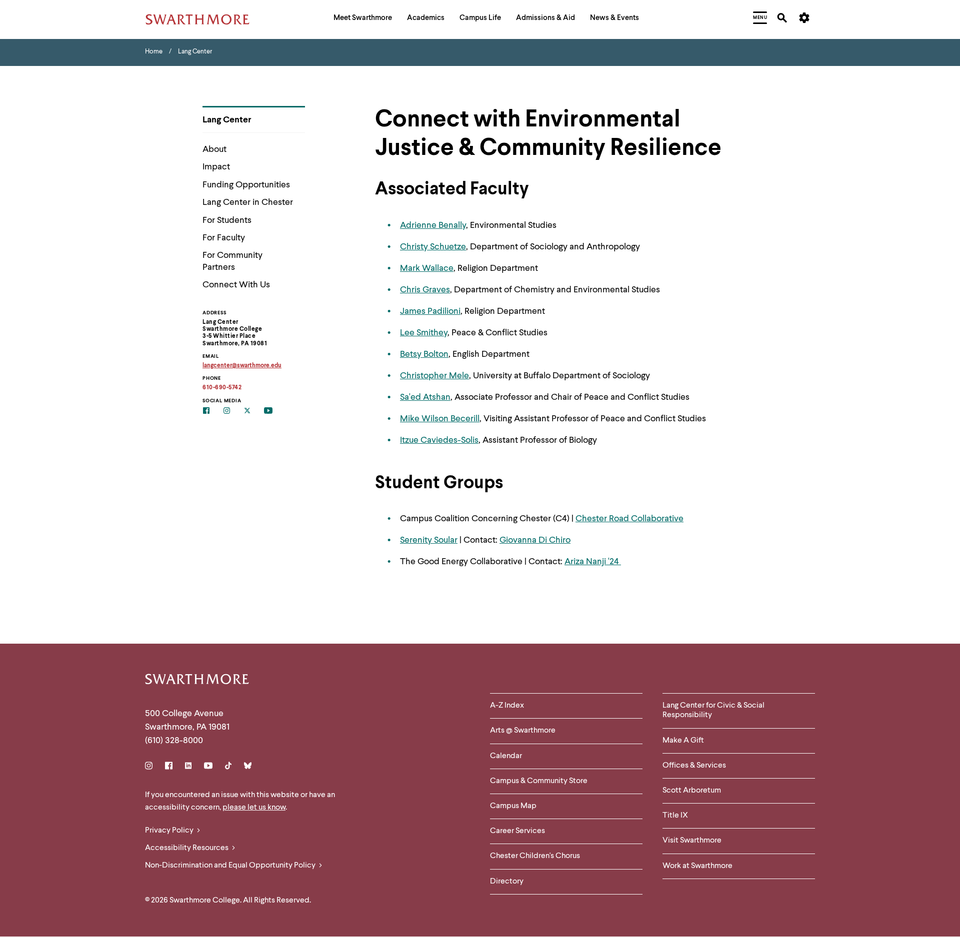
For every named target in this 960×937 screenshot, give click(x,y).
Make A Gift (683, 741)
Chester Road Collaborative (630, 518)
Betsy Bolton (424, 354)
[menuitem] (363, 19)
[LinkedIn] (188, 767)
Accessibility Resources (187, 848)
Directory (507, 882)
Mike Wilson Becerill (440, 418)
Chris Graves (425, 289)
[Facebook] (168, 767)
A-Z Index (507, 706)
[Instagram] (150, 767)
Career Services (517, 831)
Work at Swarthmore (697, 866)
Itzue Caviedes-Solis (439, 440)
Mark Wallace (427, 268)
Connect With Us (236, 284)
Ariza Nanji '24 (592, 561)
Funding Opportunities (246, 184)
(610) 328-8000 (174, 740)
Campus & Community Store (539, 781)
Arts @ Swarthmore (523, 731)
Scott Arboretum (691, 791)
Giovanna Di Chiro (535, 540)
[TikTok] (228, 767)
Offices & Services (694, 766)
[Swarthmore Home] (197, 681)
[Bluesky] (248, 767)
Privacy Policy (170, 831)
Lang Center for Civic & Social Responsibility (713, 710)
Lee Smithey (424, 332)
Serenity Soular (429, 540)
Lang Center (227, 119)
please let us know (254, 808)
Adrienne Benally (433, 225)
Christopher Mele (434, 375)
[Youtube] (208, 767)
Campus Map (513, 806)
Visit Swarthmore (692, 841)
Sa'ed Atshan (425, 397)
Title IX (675, 816)
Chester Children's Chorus (535, 856)
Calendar (506, 756)
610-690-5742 (222, 388)
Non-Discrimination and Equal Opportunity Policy (231, 866)
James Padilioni (430, 311)
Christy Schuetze (433, 246)
